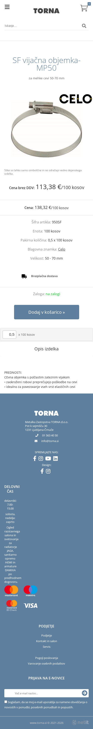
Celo (61, 249)
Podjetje (46, 635)
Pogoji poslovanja (46, 658)
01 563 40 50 (50, 435)
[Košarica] (84, 7)
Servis (46, 647)
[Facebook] (35, 459)
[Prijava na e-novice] (84, 693)
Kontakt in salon (46, 641)
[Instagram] (41, 459)
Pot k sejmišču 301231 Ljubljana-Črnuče (39, 428)
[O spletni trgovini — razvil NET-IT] (80, 722)
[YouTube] (49, 459)
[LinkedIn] (56, 459)
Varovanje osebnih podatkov (46, 663)
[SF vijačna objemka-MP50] (46, 128)
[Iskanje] (84, 26)
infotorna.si (50, 441)
